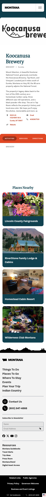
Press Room (7, 459)
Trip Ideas (6, 455)
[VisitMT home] (10, 8)
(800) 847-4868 (18, 408)
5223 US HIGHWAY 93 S (16, 118)
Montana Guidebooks (11, 449)
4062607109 (34, 119)
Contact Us (15, 401)
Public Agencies (30, 478)
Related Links (15, 478)
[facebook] (3, 436)
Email (32, 115)
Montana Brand (8, 462)
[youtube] (12, 436)
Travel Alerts (7, 452)
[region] (23, 31)
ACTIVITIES (9, 138)
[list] (23, 158)
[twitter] (7, 436)
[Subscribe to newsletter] (40, 428)
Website (13, 125)
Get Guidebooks (15, 495)
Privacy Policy (13, 483)
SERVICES (23, 138)
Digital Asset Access (11, 465)
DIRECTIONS (38, 138)
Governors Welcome (30, 483)
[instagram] (16, 436)
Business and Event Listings (23, 489)
